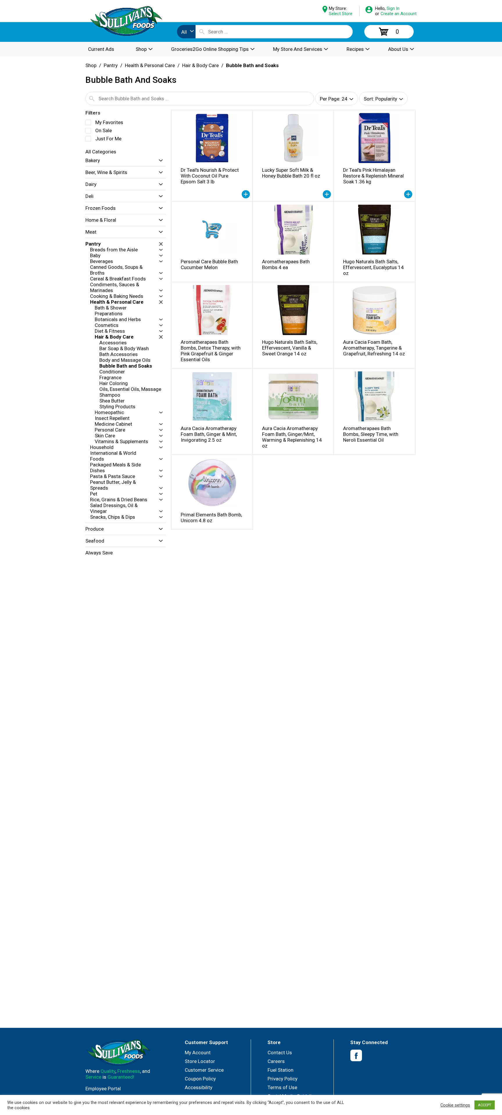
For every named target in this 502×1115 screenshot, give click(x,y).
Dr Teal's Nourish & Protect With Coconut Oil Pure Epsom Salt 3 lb (210, 176)
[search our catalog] (202, 31)
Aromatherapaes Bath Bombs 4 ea (286, 264)
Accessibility (198, 1087)
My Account (198, 1052)
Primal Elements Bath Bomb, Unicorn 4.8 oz (211, 517)
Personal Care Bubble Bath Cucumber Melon (209, 264)
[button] (159, 160)
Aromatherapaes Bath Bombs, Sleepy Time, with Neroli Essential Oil (370, 434)
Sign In (393, 8)
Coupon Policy (200, 1079)
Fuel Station (280, 1070)
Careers (276, 1061)
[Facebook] (356, 1056)
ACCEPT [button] (484, 1105)
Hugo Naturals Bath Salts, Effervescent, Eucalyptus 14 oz (373, 267)
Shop (90, 65)
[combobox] (186, 31)
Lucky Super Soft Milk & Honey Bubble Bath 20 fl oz (291, 173)
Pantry (111, 65)
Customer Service (204, 1070)
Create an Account (399, 13)
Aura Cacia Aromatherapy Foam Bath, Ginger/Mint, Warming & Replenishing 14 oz (292, 437)
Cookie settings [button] (455, 1105)
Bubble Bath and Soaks (252, 65)
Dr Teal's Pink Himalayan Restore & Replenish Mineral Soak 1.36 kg (373, 176)
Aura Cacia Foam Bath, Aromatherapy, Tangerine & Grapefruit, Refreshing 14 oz (374, 348)
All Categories (100, 152)
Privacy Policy (282, 1079)
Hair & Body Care (200, 65)
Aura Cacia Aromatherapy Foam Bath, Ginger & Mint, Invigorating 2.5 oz (209, 434)
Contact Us (280, 1052)
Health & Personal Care (150, 65)
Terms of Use (282, 1087)
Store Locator (200, 1061)
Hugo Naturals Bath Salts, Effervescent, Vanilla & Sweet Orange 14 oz (289, 348)
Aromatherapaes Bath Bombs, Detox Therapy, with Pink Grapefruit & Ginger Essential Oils (211, 350)
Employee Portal (103, 1088)
